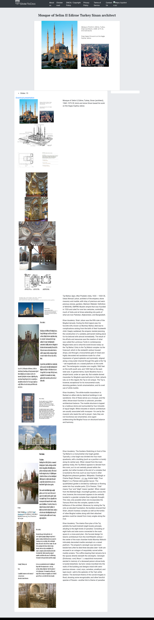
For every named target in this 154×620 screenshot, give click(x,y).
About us (51, 4)
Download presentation (25, 98)
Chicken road (59, 4)
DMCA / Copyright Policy (73, 4)
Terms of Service (97, 4)
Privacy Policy (86, 4)
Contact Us (109, 4)
